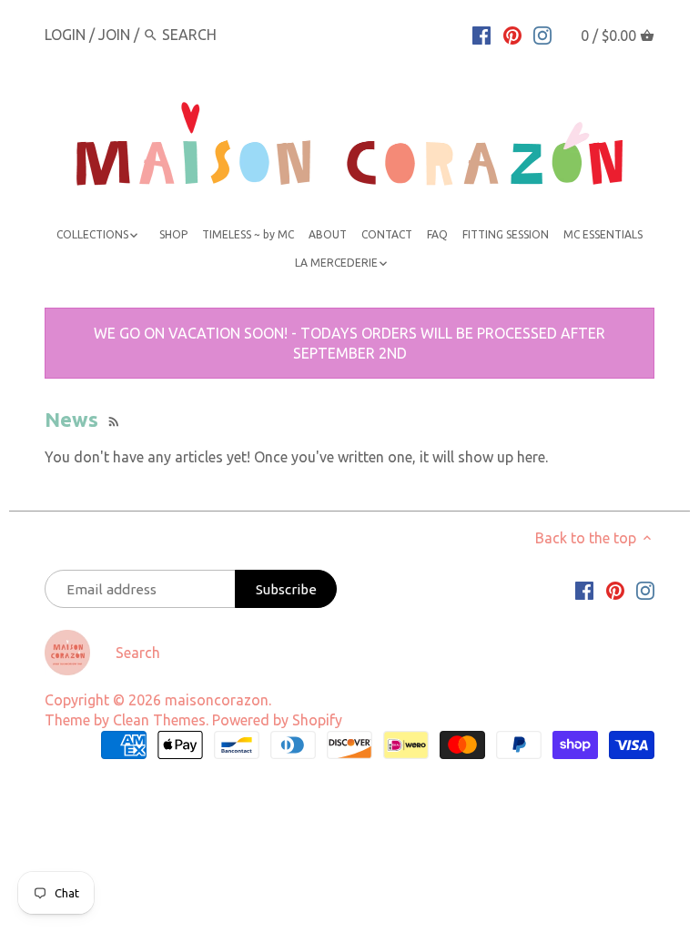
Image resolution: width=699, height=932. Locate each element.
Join (114, 34)
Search (138, 652)
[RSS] (112, 419)
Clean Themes (159, 720)
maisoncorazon (216, 700)
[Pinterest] (512, 33)
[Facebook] (481, 33)
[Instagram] (542, 33)
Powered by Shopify (277, 720)
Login (65, 34)
